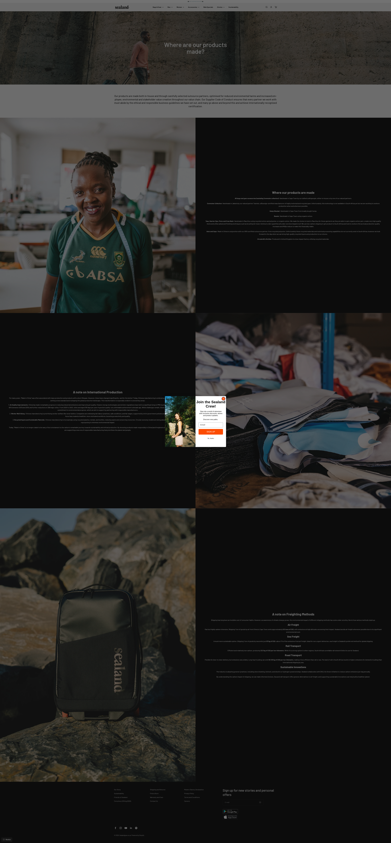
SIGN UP (211, 432)
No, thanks (211, 438)
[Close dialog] (223, 398)
